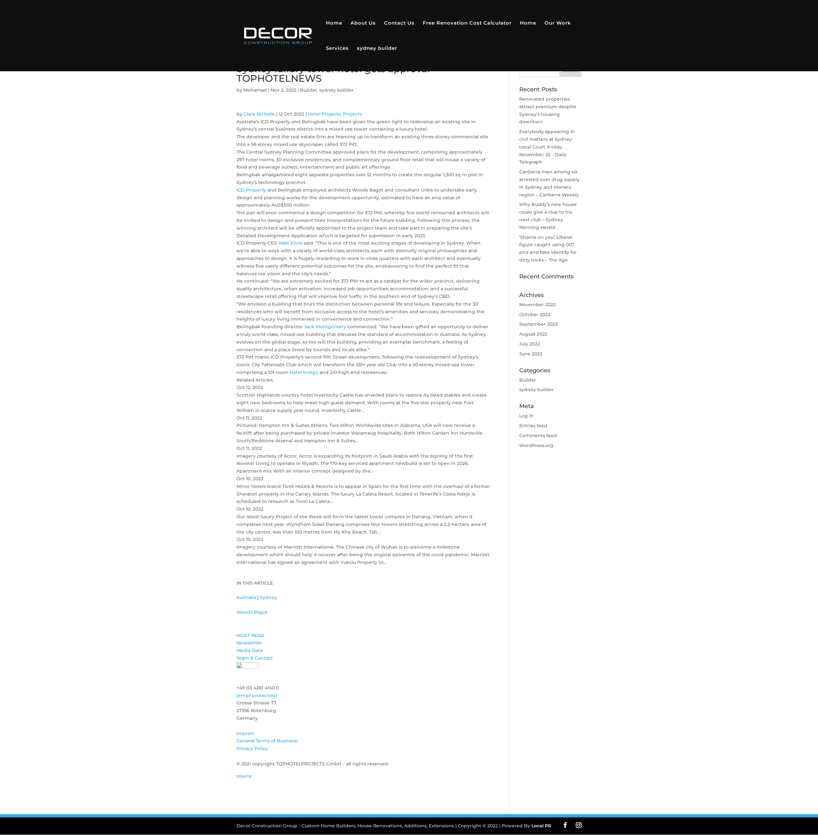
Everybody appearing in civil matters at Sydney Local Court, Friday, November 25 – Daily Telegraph (547, 147)
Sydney (268, 597)
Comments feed (538, 435)
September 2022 (538, 324)
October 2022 (534, 314)
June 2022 (530, 354)
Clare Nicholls (259, 114)
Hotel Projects (324, 114)
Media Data (249, 650)
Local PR (541, 826)
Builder (308, 90)
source (244, 776)
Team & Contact (254, 658)
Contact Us (399, 23)
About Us (363, 23)
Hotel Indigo (303, 372)
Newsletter (249, 643)
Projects (352, 114)
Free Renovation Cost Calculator (467, 23)
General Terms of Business (266, 741)
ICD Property (251, 190)
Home (334, 23)
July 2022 (529, 344)
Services (337, 48)
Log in (526, 416)
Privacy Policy (252, 748)
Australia (246, 597)
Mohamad (255, 90)
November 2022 (537, 304)
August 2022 (533, 334)
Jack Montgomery (325, 327)
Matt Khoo (291, 243)
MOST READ (250, 635)
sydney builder (377, 48)
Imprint (245, 733)
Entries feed (533, 426)
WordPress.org (536, 445)
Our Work (557, 23)
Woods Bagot (252, 612)
